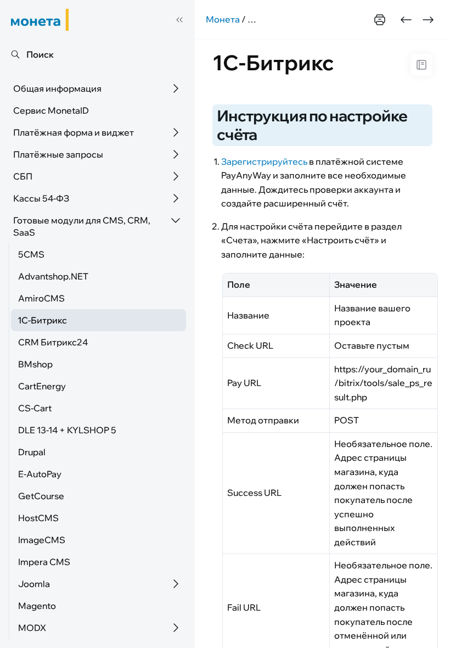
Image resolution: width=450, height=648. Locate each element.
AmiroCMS (41, 298)
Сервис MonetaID (51, 110)
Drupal (32, 451)
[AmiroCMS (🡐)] (406, 20)
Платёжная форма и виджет (73, 132)
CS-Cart (35, 408)
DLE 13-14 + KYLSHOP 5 (67, 429)
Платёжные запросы (58, 154)
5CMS (31, 254)
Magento (37, 605)
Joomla (34, 583)
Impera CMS (44, 561)
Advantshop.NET (53, 276)
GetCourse (41, 495)
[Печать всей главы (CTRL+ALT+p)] (380, 20)
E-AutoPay (39, 473)
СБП (22, 176)
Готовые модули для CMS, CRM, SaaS (81, 226)
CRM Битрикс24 (53, 342)
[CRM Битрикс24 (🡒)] (428, 20)
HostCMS (38, 517)
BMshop (35, 364)
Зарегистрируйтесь (264, 161)
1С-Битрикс (42, 320)
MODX (32, 627)
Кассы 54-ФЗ (41, 198)
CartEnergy (42, 386)
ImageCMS (41, 539)
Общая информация (57, 88)
